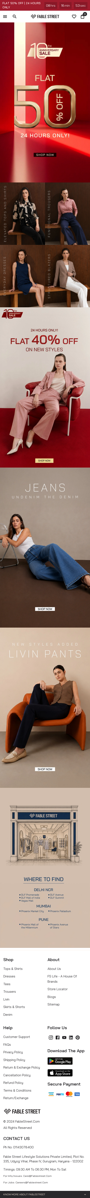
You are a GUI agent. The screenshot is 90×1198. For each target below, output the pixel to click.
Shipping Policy (14, 1060)
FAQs (7, 1045)
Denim (7, 1015)
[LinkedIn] (71, 1037)
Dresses (9, 976)
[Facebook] (57, 1037)
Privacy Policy (13, 1052)
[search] (14, 16)
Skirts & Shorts (14, 1007)
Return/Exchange (15, 1098)
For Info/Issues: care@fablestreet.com (27, 1175)
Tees (6, 984)
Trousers (9, 992)
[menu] (5, 16)
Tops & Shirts (13, 969)
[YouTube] (64, 1037)
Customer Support (16, 1037)
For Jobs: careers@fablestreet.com (25, 1182)
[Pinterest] (77, 1037)
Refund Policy (13, 1083)
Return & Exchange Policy (21, 1067)
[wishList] (74, 16)
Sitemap (54, 1004)
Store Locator (58, 989)
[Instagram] (51, 1037)
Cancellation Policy (17, 1075)
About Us (54, 969)
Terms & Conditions (17, 1090)
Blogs (52, 997)
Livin (6, 999)
